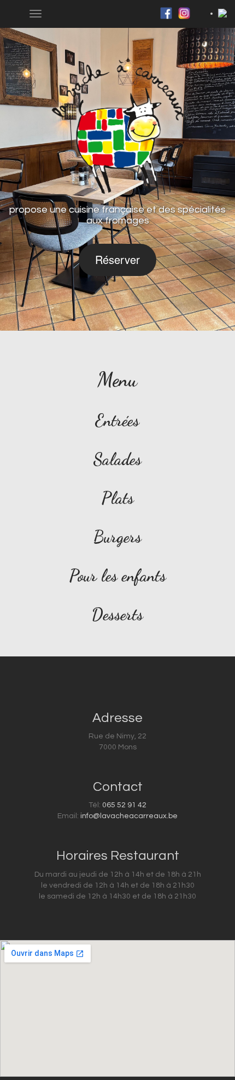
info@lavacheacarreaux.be (129, 816)
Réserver (117, 259)
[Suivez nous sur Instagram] (184, 13)
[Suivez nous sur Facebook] (166, 13)
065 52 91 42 (124, 805)
